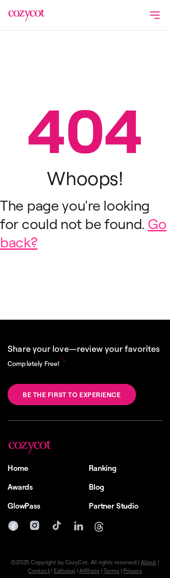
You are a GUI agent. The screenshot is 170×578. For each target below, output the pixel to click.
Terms (111, 570)
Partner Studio (113, 505)
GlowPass (24, 505)
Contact (39, 570)
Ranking (103, 468)
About (148, 562)
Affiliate (89, 570)
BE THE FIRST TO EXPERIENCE (72, 395)
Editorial (64, 570)
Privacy (132, 570)
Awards (20, 487)
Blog (96, 487)
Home (18, 468)
